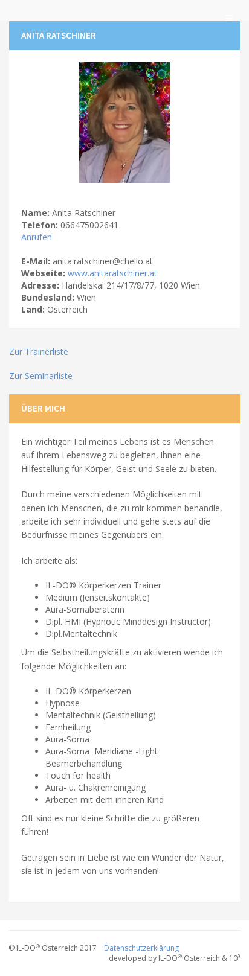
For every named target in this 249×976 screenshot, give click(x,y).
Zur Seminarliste (41, 375)
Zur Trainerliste (38, 351)
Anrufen (36, 237)
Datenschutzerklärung (141, 948)
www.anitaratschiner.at (112, 273)
